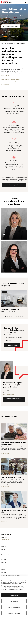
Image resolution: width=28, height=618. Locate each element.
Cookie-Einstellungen (14, 607)
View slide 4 (11, 316)
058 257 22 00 (5, 539)
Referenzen (17, 82)
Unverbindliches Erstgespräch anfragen (14, 185)
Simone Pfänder (9, 267)
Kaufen (3, 549)
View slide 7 (16, 316)
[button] (26, 2)
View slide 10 (22, 316)
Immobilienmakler (15, 79)
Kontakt (3, 569)
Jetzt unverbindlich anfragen (10, 26)
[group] (6, 31)
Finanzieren (3, 559)
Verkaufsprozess (5, 79)
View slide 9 (20, 316)
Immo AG (3, 562)
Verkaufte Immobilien (6, 82)
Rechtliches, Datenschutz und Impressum (10, 575)
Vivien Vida (7, 234)
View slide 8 (18, 316)
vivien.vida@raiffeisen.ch (8, 394)
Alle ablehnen (14, 601)
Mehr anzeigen (5, 75)
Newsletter (3, 572)
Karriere (3, 565)
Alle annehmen (14, 595)
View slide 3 (9, 316)
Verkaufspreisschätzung (6, 554)
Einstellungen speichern (14, 613)
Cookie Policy (17, 587)
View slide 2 (7, 316)
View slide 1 (5, 316)
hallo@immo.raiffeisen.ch (7, 541)
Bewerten (3, 546)
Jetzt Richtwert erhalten (11, 345)
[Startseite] (2, 43)
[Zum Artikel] (14, 431)
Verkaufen (3, 552)
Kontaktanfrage (5, 84)
